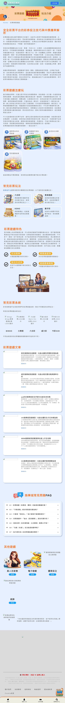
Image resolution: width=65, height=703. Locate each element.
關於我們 (8, 689)
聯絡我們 (37, 689)
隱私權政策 (48, 689)
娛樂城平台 (7, 190)
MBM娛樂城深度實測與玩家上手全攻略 (36, 438)
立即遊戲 (54, 3)
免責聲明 (18, 689)
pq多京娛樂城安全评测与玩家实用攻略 (36, 397)
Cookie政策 (9, 693)
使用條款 (28, 689)
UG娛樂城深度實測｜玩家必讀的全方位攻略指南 (39, 418)
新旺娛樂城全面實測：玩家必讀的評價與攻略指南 (39, 353)
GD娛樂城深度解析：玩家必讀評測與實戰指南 (38, 461)
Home (5, 22)
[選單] (61, 3)
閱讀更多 (23, 363)
